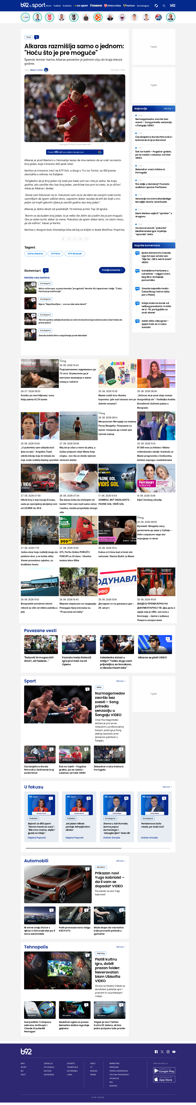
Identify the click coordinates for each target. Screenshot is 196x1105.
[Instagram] (168, 1051)
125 (137, 321)
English (93, 1071)
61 (33, 331)
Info (23, 1063)
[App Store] (164, 1079)
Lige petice (33, 760)
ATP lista (55, 253)
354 (137, 270)
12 (164, 798)
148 (137, 303)
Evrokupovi (45, 283)
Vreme (93, 1074)
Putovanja (49, 1067)
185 (137, 288)
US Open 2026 (34, 650)
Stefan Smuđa (111, 837)
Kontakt (114, 1086)
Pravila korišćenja (119, 1071)
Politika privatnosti (119, 1074)
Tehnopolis (72, 1067)
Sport (24, 1067)
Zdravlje (48, 1063)
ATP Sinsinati (75, 253)
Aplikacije (114, 1078)
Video (93, 1063)
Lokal (69, 1074)
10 (89, 798)
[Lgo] (172, 5)
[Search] (164, 5)
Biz (22, 1071)
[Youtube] (173, 1051)
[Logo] (33, 5)
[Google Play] (164, 1070)
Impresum (114, 1067)
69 (33, 315)
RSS (111, 1082)
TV (91, 1067)
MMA (99, 687)
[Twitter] (162, 1051)
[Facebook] (156, 1051)
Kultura (48, 1071)
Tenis (28, 37)
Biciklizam (67, 760)
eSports (71, 1063)
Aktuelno (101, 867)
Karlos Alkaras (35, 253)
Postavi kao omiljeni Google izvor (66, 152)
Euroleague (143, 5)
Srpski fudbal (103, 760)
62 (126, 798)
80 (33, 284)
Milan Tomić (36, 70)
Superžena (49, 1074)
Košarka (67, 5)
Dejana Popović (37, 837)
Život (23, 1074)
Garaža (100, 921)
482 (137, 253)
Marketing (115, 1063)
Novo (48, 5)
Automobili (72, 1071)
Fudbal (57, 5)
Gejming (101, 953)
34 (33, 299)
